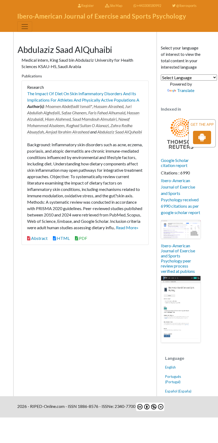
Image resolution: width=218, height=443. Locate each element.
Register (87, 5)
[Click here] (180, 229)
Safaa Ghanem (74, 112)
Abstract (39, 238)
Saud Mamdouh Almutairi (94, 119)
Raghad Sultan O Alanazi (87, 125)
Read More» (127, 227)
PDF (82, 238)
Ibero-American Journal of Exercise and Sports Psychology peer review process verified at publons (178, 258)
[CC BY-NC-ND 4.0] (149, 406)
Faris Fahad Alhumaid (106, 112)
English (170, 367)
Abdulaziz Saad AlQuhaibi (119, 131)
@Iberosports (186, 5)
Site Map (115, 5)
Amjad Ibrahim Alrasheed (67, 131)
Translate (185, 90)
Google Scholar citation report (175, 163)
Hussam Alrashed (108, 106)
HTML (63, 238)
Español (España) (178, 391)
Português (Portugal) (173, 379)
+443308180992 (148, 5)
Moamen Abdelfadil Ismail (68, 106)
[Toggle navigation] (24, 26)
